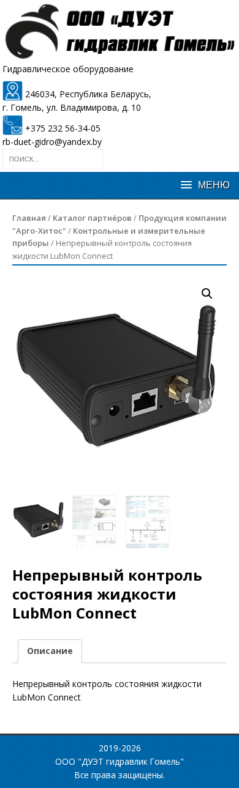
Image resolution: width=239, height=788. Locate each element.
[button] (207, 294)
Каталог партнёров (92, 217)
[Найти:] (52, 158)
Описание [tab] (50, 650)
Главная (29, 217)
